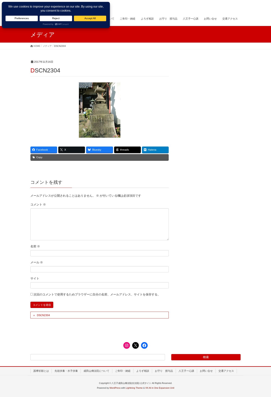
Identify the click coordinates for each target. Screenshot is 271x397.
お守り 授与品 (164, 370)
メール (36, 262)
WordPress (115, 388)
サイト (34, 278)
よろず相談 (142, 370)
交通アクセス (226, 370)
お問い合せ (206, 370)
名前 (35, 246)
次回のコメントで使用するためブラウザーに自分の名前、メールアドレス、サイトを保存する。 (97, 294)
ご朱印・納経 (123, 370)
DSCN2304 (43, 315)
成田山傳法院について (96, 370)
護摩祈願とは (41, 370)
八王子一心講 (186, 370)
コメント (38, 204)
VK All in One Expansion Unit (159, 388)
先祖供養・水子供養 (66, 370)
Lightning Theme (134, 388)
